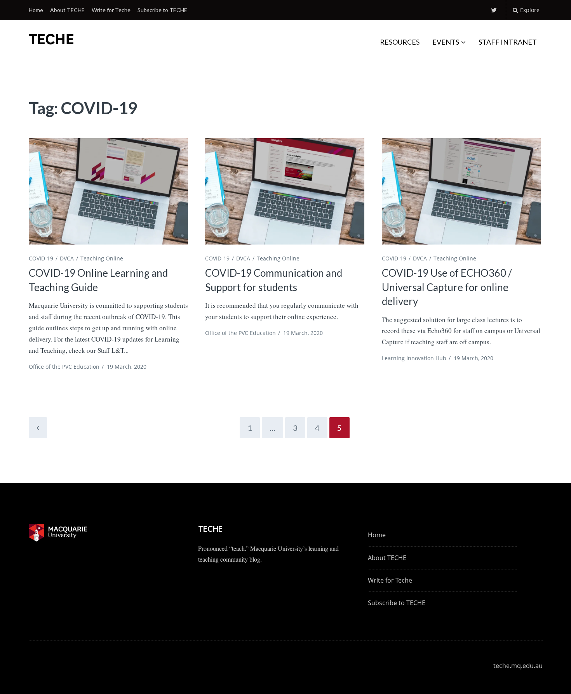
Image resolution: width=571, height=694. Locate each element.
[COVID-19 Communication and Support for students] (284, 191)
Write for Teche (111, 10)
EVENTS (445, 42)
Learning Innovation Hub (414, 358)
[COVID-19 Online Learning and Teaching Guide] (108, 191)
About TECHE (67, 10)
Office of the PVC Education (64, 366)
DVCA (67, 258)
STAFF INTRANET (508, 42)
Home (36, 10)
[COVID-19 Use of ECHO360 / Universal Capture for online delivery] (461, 191)
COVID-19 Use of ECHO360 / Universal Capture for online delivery (447, 287)
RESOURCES (400, 42)
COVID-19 (41, 258)
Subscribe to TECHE (162, 10)
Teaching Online (101, 258)
